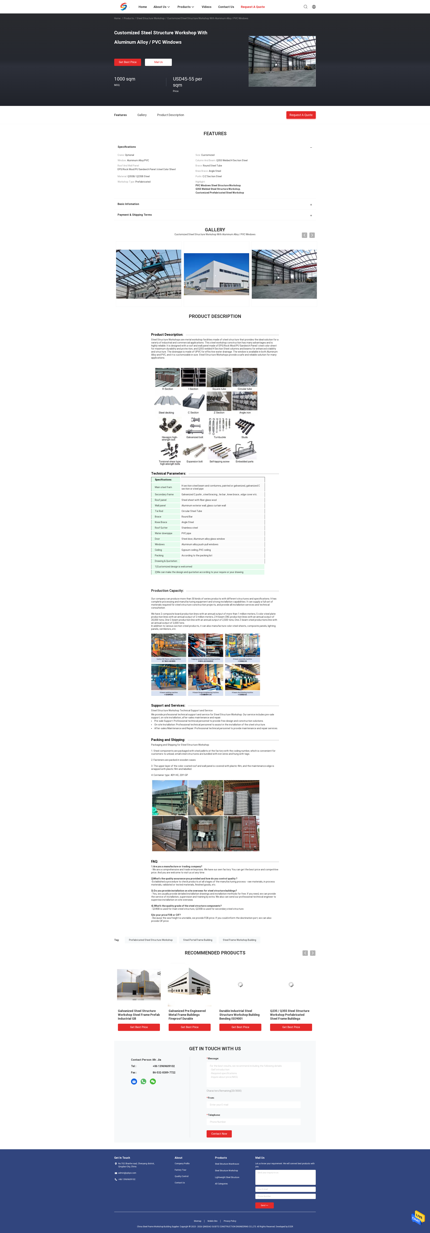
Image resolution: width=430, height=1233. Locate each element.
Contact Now (219, 1133)
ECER (290, 1226)
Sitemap (197, 1221)
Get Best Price (128, 62)
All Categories (221, 1184)
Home (117, 18)
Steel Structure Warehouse (227, 1164)
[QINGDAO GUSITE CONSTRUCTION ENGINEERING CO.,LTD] (124, 6)
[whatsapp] (143, 1081)
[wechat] (153, 1081)
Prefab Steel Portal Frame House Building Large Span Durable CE (288, 1014)
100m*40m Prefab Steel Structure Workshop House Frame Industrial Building (137, 1014)
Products (129, 18)
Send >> (264, 1205)
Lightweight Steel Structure (227, 1177)
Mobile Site (212, 1221)
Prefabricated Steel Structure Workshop (151, 940)
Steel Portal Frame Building (197, 940)
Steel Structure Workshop (151, 18)
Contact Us (180, 1183)
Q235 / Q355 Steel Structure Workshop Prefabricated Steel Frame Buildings (239, 1014)
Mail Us (158, 62)
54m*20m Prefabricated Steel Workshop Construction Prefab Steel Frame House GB (189, 1014)
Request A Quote (301, 115)
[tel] (162, 1081)
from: (211, 1097)
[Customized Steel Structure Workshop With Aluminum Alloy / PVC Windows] (282, 61)
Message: (213, 1058)
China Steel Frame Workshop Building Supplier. (158, 1226)
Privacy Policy (230, 1221)
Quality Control (181, 1176)
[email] (134, 1081)
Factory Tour (180, 1170)
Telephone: (214, 1115)
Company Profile (182, 1163)
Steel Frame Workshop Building (239, 940)
